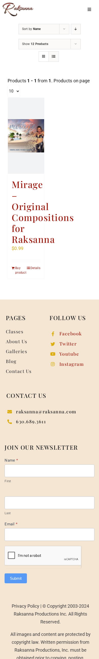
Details (35, 268)
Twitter (68, 344)
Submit (16, 578)
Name (11, 460)
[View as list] (54, 56)
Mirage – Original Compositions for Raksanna (43, 211)
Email (11, 524)
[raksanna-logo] (18, 4)
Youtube (69, 354)
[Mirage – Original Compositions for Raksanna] (26, 136)
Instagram (71, 364)
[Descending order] (76, 29)
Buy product (20, 270)
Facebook (70, 334)
